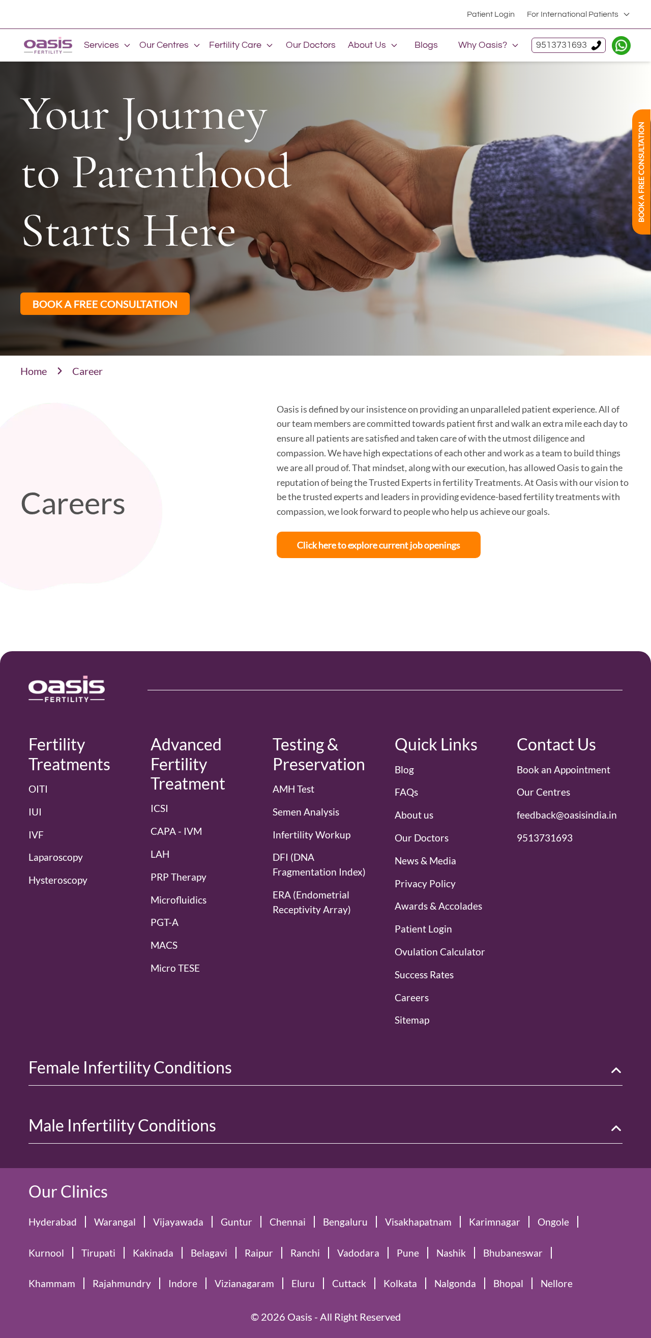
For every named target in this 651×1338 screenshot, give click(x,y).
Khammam (51, 1283)
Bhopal (508, 1283)
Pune (408, 1253)
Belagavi (209, 1253)
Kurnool (46, 1253)
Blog (404, 769)
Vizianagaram (244, 1283)
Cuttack (349, 1283)
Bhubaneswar (513, 1253)
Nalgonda (455, 1283)
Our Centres (164, 45)
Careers (412, 997)
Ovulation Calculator (440, 951)
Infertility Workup (311, 834)
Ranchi (305, 1253)
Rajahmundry (122, 1283)
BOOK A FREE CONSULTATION (105, 304)
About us (414, 815)
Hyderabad (52, 1222)
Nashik (451, 1253)
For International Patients (572, 14)
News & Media (425, 860)
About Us (367, 45)
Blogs (426, 45)
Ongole (553, 1222)
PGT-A (165, 922)
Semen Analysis (306, 812)
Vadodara (358, 1253)
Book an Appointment (563, 769)
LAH (160, 854)
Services (101, 45)
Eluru (303, 1283)
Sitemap (412, 1020)
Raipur (259, 1253)
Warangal (115, 1222)
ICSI (159, 808)
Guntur (236, 1222)
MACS (164, 945)
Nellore (557, 1283)
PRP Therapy (178, 877)
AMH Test (293, 789)
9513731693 (561, 45)
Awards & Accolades (438, 906)
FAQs (406, 792)
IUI (35, 812)
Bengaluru (345, 1222)
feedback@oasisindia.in (567, 815)
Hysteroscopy (57, 880)
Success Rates (424, 974)
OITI (38, 789)
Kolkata (400, 1283)
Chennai (288, 1222)
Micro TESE (175, 968)
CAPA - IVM (176, 831)
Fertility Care (235, 45)
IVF (36, 834)
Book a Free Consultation (641, 172)
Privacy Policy (425, 883)
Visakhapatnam (418, 1222)
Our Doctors (311, 45)
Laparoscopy (55, 857)
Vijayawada (178, 1222)
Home (33, 371)
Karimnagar (494, 1222)
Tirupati (98, 1253)
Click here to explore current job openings (378, 544)
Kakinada (153, 1253)
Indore (182, 1283)
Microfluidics (178, 900)
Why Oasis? (482, 45)
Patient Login (491, 14)
